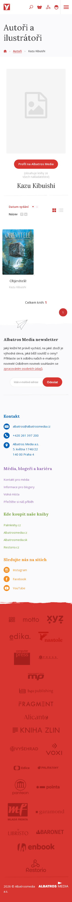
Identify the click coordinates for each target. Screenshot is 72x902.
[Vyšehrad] (24, 749)
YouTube (19, 588)
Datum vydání (19, 207)
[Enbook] (36, 847)
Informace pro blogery (19, 487)
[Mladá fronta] (18, 811)
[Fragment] (36, 703)
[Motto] (31, 620)
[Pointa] (48, 787)
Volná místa (11, 494)
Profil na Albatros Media (36, 164)
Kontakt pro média (16, 479)
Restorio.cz (11, 547)
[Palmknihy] (48, 768)
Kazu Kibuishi (17, 287)
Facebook (19, 579)
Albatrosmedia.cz (15, 532)
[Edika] (20, 637)
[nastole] (50, 637)
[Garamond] (50, 811)
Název (13, 214)
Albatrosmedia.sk (15, 540)
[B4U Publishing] (36, 690)
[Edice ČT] (22, 768)
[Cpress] (48, 657)
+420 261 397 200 (26, 435)
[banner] (8, 7)
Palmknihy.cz (12, 525)
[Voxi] (54, 749)
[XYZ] (55, 620)
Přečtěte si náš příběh (19, 502)
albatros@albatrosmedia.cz (31, 426)
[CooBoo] (12, 620)
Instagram (20, 570)
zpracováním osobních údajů (23, 369)
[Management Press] (36, 676)
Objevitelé (18, 281)
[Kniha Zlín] (36, 730)
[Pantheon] (20, 787)
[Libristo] (18, 831)
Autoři (17, 51)
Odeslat (52, 382)
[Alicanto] (36, 717)
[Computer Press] (22, 657)
